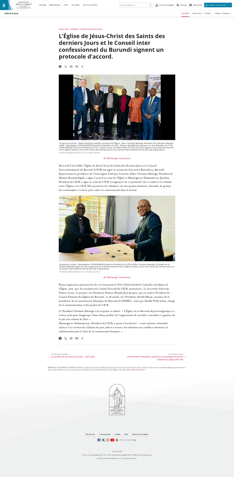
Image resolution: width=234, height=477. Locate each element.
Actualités (185, 13)
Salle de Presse (11, 13)
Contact (207, 13)
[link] (60, 338)
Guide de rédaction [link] (138, 370)
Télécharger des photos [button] (118, 158)
